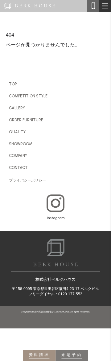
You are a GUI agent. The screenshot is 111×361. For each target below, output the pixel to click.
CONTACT (18, 167)
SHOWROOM (20, 144)
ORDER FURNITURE (26, 120)
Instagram (55, 218)
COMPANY (18, 155)
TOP (13, 84)
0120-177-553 (70, 294)
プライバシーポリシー (27, 180)
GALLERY (17, 108)
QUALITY (17, 132)
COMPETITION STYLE (28, 96)
